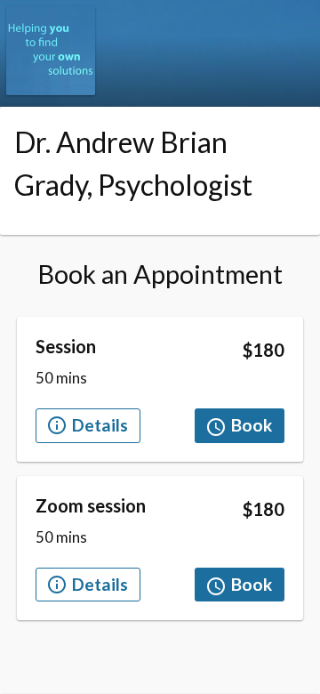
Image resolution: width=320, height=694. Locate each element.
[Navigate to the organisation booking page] (50, 89)
